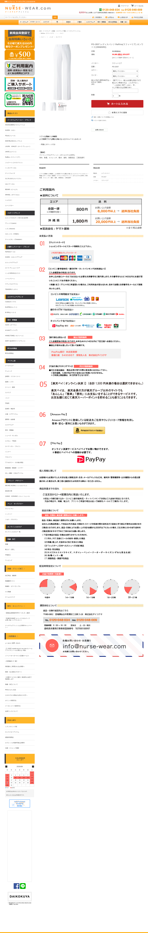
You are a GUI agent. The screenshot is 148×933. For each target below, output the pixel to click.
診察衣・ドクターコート (12, 376)
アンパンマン (9, 508)
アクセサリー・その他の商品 (14, 462)
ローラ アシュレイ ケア (12, 268)
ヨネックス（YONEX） (12, 234)
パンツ (42, 37)
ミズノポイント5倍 (11, 726)
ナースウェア (9, 365)
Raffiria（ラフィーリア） (48, 33)
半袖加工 (8, 555)
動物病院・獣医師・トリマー (14, 468)
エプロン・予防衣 (10, 441)
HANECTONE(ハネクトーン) (14, 335)
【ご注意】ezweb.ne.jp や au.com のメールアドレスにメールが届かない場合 (18, 649)
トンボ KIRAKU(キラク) (12, 273)
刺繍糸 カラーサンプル (12, 586)
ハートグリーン (10, 278)
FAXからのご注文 (10, 690)
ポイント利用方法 (10, 700)
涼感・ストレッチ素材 (12, 748)
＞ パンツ (60, 33)
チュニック (8, 371)
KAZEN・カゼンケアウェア (13, 257)
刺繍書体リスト (10, 581)
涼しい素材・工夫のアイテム (14, 473)
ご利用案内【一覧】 (11, 661)
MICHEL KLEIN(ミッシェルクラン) (16, 485)
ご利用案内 (98, 17)
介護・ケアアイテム (11, 414)
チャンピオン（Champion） (14, 239)
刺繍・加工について (11, 684)
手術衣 (7, 403)
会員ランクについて (11, 711)
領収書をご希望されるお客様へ (15, 666)
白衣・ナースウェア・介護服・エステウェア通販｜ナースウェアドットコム (59, 31)
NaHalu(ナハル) (10, 252)
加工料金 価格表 (10, 575)
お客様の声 (124, 17)
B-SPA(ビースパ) (10, 312)
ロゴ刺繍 (8, 591)
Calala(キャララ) (10, 302)
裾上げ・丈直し (10, 549)
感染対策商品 (9, 737)
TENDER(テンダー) (11, 289)
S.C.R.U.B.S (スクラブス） (13, 178)
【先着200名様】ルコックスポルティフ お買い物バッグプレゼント (18, 619)
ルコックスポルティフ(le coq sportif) (16, 218)
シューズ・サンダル (11, 435)
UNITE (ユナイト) (10, 152)
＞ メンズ (50, 37)
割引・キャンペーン (15, 606)
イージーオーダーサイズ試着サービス (17, 656)
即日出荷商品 (9, 353)
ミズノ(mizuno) (10, 229)
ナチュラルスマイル (11, 284)
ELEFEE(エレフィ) (11, 307)
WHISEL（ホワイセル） (12, 195)
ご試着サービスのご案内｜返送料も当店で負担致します (18, 678)
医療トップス (9, 382)
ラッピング (8, 560)
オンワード (59, 37)
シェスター (8, 200)
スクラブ (8, 392)
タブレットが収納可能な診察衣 (15, 743)
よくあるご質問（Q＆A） (13, 643)
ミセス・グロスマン (11, 519)
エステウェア (9, 425)
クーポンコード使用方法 (12, 706)
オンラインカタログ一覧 (12, 532)
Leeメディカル (10, 184)
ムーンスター (9, 205)
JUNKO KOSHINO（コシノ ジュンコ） (18, 496)
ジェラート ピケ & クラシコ (13, 162)
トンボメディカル (10, 168)
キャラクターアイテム (12, 732)
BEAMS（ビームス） (11, 189)
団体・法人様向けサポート (13, 672)
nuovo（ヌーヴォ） (11, 325)
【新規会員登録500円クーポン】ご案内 (17, 613)
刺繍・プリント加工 (15, 569)
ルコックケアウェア (11, 262)
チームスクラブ (10, 597)
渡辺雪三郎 (8, 491)
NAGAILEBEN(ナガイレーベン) (15, 125)
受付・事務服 (9, 430)
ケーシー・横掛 (10, 387)
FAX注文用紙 (138, 17)
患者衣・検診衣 (10, 409)
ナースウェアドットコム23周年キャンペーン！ (18, 626)
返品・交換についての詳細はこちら (104, 117)
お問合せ (111, 17)
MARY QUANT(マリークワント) (15, 341)
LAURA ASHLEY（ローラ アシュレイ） (18, 146)
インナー (8, 452)
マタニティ (8, 457)
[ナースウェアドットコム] (29, 9)
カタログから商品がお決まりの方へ (16, 695)
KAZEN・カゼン (10, 130)
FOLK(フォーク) (10, 135)
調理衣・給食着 (10, 419)
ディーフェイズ (10, 173)
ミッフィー (8, 514)
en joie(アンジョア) (11, 330)
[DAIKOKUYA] (20, 899)
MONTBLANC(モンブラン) (13, 141)
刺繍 (6, 544)
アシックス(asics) (10, 223)
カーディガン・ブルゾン (12, 446)
